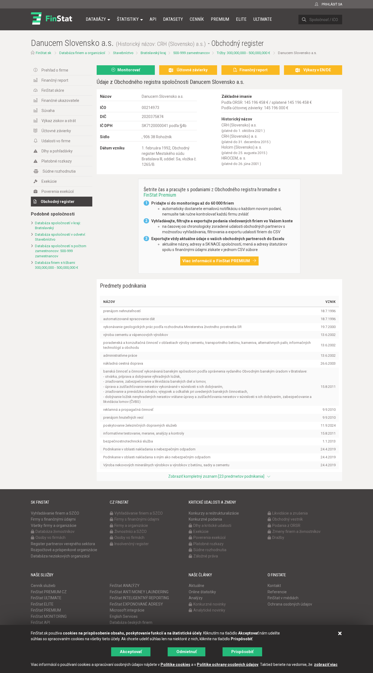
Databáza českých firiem (131, 622)
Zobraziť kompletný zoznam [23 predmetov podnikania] (216, 476)
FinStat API (40, 622)
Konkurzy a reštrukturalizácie (214, 513)
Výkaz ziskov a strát (59, 121)
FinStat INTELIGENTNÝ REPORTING (139, 598)
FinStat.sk (43, 53)
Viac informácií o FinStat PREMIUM (216, 260)
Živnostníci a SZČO (130, 531)
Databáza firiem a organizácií (82, 53)
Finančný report (55, 80)
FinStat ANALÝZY (125, 585)
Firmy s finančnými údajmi (53, 519)
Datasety (173, 19)
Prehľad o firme (55, 70)
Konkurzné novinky (209, 604)
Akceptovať (131, 651)
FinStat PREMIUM (46, 610)
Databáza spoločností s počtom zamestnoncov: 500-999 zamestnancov (60, 251)
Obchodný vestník (287, 519)
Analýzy (196, 598)
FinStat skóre (53, 90)
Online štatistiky (202, 592)
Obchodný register (58, 201)
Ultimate (262, 19)
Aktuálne (196, 585)
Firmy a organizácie (131, 525)
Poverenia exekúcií (58, 191)
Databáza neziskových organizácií (60, 556)
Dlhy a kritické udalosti (212, 525)
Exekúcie (49, 181)
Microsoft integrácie (127, 610)
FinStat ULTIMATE (46, 598)
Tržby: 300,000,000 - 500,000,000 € (243, 53)
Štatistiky (128, 19)
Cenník (197, 19)
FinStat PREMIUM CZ (49, 592)
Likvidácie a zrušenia (290, 513)
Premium (220, 19)
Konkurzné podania (205, 519)
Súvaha (48, 110)
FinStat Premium (160, 195)
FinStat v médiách (283, 598)
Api (153, 19)
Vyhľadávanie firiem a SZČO (55, 513)
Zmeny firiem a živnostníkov (296, 531)
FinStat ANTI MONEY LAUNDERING (139, 592)
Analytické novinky (209, 610)
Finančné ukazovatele (60, 100)
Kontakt (274, 585)
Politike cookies (175, 664)
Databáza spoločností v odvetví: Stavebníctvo (60, 237)
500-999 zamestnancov (191, 53)
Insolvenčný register (131, 544)
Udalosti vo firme (56, 141)
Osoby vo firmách (50, 537)
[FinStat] (51, 23)
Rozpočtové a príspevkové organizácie (64, 550)
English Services (124, 616)
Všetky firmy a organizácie (53, 525)
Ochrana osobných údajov (290, 604)
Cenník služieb (43, 585)
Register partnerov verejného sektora (63, 544)
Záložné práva (205, 556)
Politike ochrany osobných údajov (227, 664)
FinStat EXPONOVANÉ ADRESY (136, 604)
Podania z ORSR (286, 525)
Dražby (278, 537)
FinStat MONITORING (49, 616)
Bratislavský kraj (153, 53)
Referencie (277, 592)
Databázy (96, 19)
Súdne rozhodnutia (59, 171)
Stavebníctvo (123, 53)
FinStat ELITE (42, 604)
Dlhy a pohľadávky (57, 151)
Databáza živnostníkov (55, 531)
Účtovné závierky (56, 131)
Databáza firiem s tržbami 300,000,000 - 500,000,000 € (56, 265)
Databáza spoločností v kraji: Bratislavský (58, 225)
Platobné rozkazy (57, 161)
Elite (241, 19)
